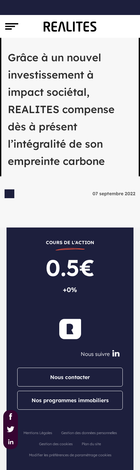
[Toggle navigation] (11, 26)
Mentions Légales (37, 433)
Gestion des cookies (56, 444)
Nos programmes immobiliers (70, 400)
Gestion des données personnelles (89, 433)
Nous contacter (70, 377)
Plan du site (91, 444)
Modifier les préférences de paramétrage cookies (70, 455)
